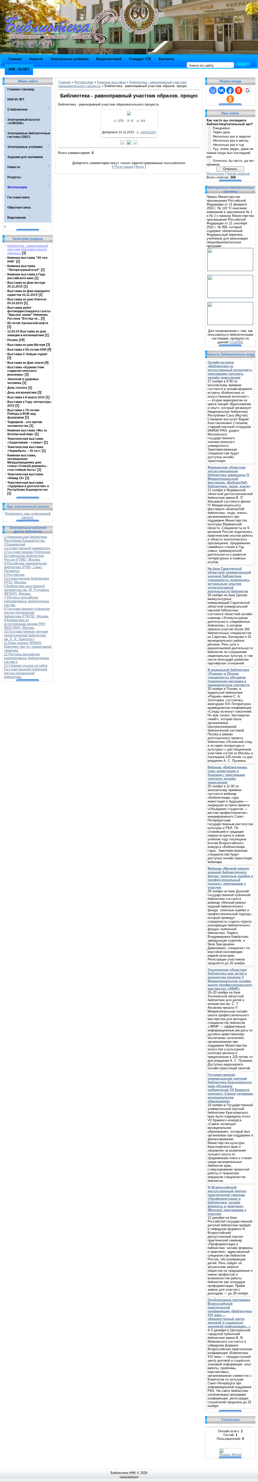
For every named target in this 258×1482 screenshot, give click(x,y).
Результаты (215, 173)
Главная (15, 59)
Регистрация (123, 167)
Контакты (166, 59)
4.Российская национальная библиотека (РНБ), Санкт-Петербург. (25, 567)
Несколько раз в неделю (232, 136)
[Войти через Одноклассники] (230, 99)
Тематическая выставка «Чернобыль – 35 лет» (25, 449)
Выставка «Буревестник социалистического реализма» (25, 371)
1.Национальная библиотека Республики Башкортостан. (25, 538)
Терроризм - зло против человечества (24, 424)
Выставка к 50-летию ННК (26, 349)
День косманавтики (22, 392)
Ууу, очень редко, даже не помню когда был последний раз (230, 153)
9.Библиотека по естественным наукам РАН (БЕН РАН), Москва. (24, 624)
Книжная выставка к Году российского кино (26, 276)
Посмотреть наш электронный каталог (28, 515)
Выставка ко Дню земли (25, 363)
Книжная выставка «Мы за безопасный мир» (27, 432)
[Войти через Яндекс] (238, 90)
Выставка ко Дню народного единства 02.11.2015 (28, 293)
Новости (36, 59)
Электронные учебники (69, 59)
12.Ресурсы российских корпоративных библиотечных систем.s (26, 658)
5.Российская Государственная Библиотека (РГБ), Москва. (26, 578)
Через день (221, 132)
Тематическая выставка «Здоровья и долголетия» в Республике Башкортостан (28, 486)
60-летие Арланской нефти (27, 323)
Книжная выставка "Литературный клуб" (23, 268)
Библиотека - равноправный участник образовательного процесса (27, 249)
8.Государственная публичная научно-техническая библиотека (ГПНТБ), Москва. (27, 612)
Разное (12, 340)
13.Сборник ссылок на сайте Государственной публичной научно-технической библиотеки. (25, 671)
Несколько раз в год (228, 145)
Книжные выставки (111, 82)
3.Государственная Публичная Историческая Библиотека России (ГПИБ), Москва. (27, 555)
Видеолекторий (108, 59)
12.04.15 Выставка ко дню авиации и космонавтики (26, 333)
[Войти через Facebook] (230, 90)
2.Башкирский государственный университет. (27, 546)
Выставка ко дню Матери (26, 345)
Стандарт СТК (140, 59)
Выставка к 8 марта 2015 (26, 397)
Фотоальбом (83, 82)
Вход (140, 167)
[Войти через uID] (213, 90)
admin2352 (148, 132)
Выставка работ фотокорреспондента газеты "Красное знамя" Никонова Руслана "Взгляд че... (29, 313)
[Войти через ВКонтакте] (221, 90)
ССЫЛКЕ (236, 342)
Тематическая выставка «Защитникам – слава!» (25, 440)
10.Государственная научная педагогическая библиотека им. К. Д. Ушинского (26, 635)
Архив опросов (238, 173)
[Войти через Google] (247, 90)
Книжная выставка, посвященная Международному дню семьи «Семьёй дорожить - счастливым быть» (27, 463)
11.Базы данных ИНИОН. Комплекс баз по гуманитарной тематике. (27, 646)
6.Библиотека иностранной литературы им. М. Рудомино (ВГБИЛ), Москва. (26, 589)
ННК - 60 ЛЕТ (19, 69)
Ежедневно (221, 128)
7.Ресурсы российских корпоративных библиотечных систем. (26, 601)
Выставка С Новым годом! (27, 354)
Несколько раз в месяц (230, 140)
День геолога (17, 387)
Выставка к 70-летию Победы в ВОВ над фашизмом (23, 413)
